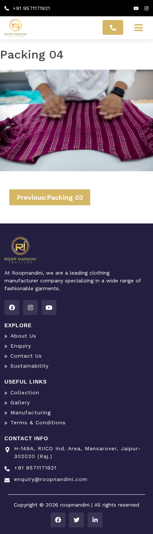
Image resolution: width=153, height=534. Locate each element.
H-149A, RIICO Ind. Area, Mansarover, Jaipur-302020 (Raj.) (77, 452)
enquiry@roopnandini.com (51, 479)
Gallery (20, 402)
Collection (24, 392)
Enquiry (20, 346)
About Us (23, 336)
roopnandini (75, 505)
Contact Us (26, 356)
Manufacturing (30, 412)
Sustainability (29, 366)
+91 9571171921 (30, 8)
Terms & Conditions (38, 422)
